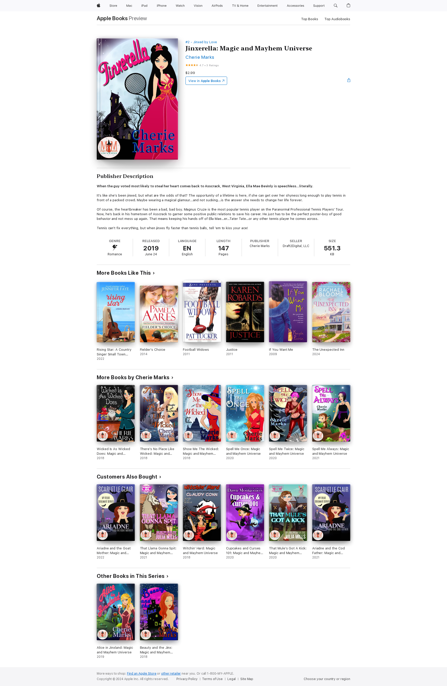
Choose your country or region (327, 679)
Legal (231, 679)
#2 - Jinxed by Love (201, 42)
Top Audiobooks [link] (337, 19)
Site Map (246, 679)
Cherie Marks (199, 57)
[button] (336, 5)
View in (204, 81)
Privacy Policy (186, 679)
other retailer (171, 673)
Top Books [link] (309, 19)
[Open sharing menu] (348, 80)
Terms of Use (212, 679)
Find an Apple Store (142, 673)
